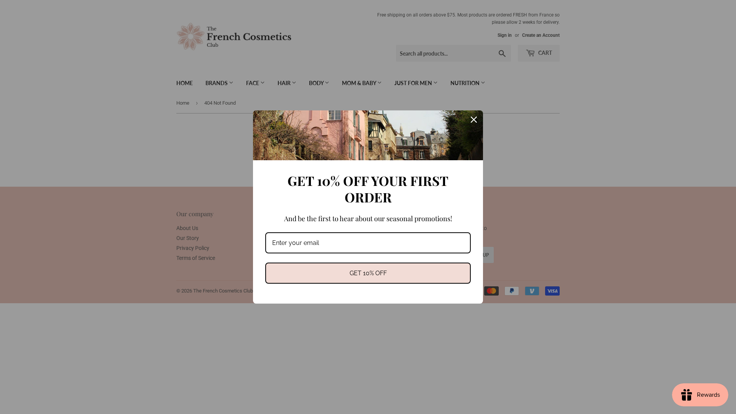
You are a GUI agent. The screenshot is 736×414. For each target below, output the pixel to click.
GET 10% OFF (368, 273)
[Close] (474, 119)
